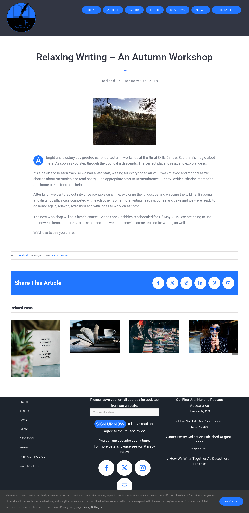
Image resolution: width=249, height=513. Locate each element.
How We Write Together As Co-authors (94, 322)
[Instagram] (143, 468)
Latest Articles (60, 255)
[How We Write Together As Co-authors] (95, 336)
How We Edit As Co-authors (35, 338)
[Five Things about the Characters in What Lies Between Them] (213, 336)
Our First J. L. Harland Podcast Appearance (199, 402)
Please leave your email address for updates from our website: (124, 402)
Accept (231, 501)
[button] (14, 349)
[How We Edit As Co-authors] (35, 348)
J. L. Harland (21, 255)
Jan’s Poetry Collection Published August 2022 (199, 440)
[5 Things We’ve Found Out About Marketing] (154, 336)
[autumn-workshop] (124, 100)
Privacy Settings (92, 507)
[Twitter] (124, 468)
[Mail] (124, 486)
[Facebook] (106, 468)
